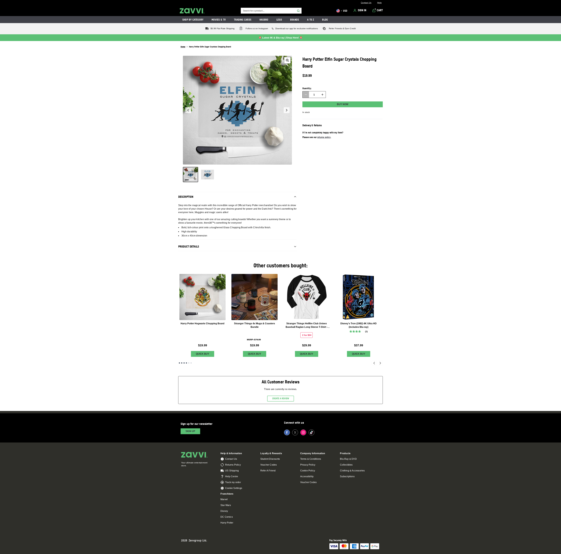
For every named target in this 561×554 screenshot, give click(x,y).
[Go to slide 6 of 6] (191, 363)
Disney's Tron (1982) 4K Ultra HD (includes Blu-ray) (358, 325)
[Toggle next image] (287, 110)
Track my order (233, 482)
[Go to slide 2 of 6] (181, 363)
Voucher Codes (268, 465)
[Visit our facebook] (287, 432)
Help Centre (231, 476)
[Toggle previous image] (188, 110)
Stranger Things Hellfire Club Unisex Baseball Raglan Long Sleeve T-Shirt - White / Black (306, 325)
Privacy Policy (307, 465)
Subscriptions (347, 476)
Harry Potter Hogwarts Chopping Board (202, 323)
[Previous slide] (374, 363)
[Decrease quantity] (306, 94)
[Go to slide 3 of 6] (184, 363)
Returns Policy (233, 465)
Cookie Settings (233, 488)
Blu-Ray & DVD (348, 459)
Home (183, 46)
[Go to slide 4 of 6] (186, 363)
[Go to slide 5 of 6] (188, 363)
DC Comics (226, 517)
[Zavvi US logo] (192, 10)
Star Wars (225, 505)
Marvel (224, 499)
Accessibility (307, 476)
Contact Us (231, 459)
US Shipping (232, 470)
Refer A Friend (268, 470)
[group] (237, 110)
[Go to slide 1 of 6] (179, 363)
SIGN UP (190, 431)
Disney (224, 511)
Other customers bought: (280, 265)
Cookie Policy (307, 470)
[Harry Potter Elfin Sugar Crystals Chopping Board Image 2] (207, 174)
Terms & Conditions (310, 459)
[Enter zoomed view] (287, 60)
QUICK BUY (202, 354)
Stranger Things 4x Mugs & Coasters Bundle (254, 325)
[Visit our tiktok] (311, 432)
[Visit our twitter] (295, 432)
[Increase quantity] (322, 94)
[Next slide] (380, 363)
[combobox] (271, 11)
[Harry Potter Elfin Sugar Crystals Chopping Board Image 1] (190, 174)
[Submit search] (298, 10)
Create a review (280, 398)
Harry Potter (226, 522)
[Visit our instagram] (303, 432)
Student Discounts (270, 459)
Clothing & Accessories (352, 470)
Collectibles (346, 465)
